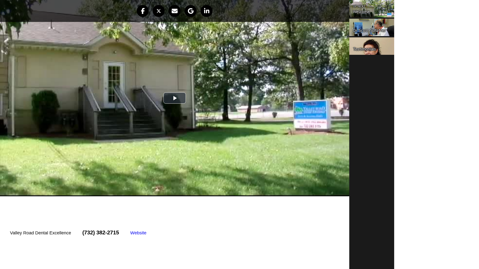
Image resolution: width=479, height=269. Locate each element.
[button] (143, 11)
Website (138, 232)
